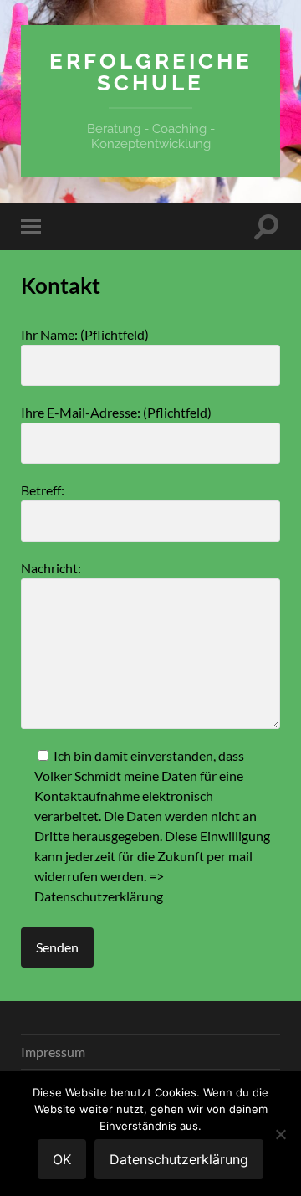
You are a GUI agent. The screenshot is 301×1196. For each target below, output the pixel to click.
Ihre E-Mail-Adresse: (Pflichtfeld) (116, 412)
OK (62, 1159)
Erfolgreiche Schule (151, 71)
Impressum (53, 1052)
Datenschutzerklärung (98, 896)
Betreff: (42, 490)
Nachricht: (51, 568)
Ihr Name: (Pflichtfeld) (85, 334)
